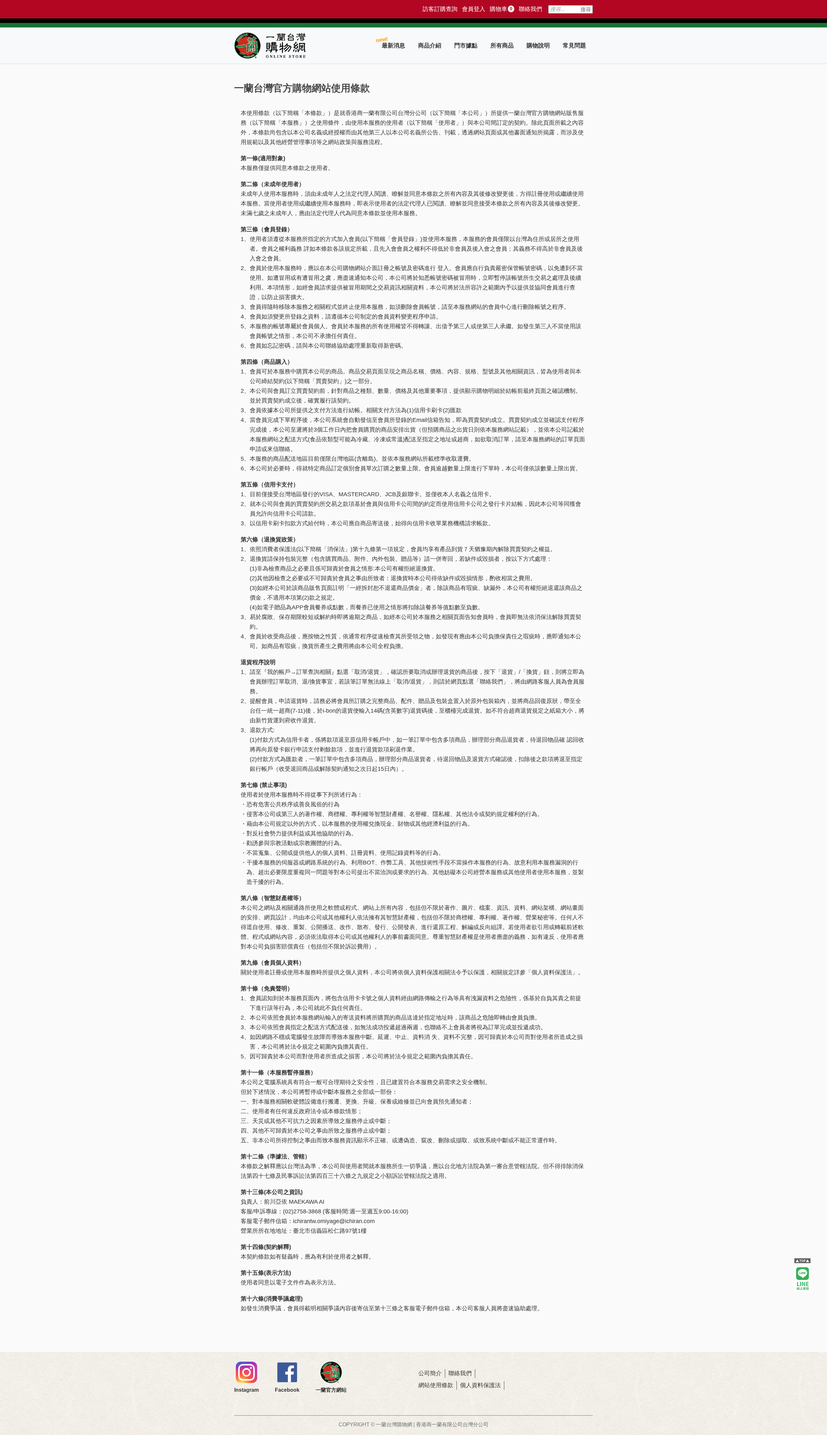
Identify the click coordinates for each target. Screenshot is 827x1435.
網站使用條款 (435, 1385)
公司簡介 (430, 1373)
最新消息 (393, 45)
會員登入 (473, 9)
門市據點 (465, 45)
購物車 (501, 9)
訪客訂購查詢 (440, 9)
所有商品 (502, 45)
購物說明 (538, 45)
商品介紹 (429, 45)
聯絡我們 (530, 9)
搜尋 (586, 9)
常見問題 (574, 45)
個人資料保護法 (480, 1385)
